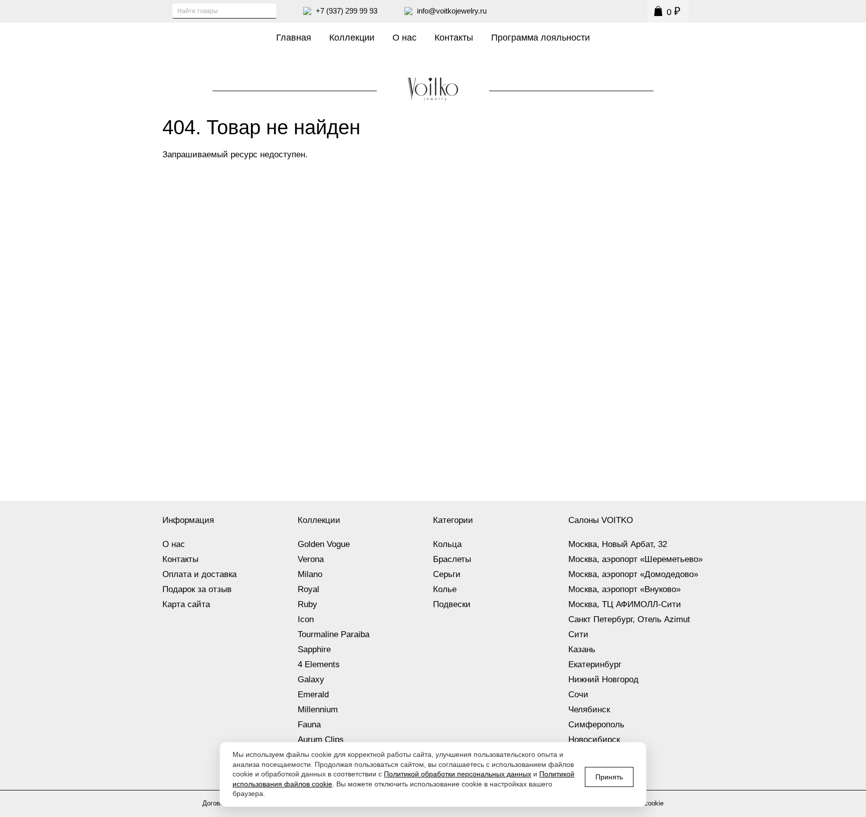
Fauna (309, 724)
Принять (609, 777)
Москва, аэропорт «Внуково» (624, 589)
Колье (445, 589)
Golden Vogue (324, 544)
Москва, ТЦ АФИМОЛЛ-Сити (624, 604)
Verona (311, 559)
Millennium (318, 709)
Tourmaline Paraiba (333, 634)
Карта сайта (186, 604)
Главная (293, 38)
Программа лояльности (540, 38)
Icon (306, 619)
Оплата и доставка (199, 574)
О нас (404, 38)
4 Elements (319, 664)
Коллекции (351, 38)
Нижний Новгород (603, 679)
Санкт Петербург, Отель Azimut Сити (629, 627)
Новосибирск (594, 739)
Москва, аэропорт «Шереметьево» (635, 559)
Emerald (313, 694)
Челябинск (589, 709)
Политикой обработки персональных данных (457, 774)
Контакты (454, 38)
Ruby (307, 604)
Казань (581, 649)
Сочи (578, 694)
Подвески (452, 604)
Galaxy (311, 679)
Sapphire (314, 649)
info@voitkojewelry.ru (452, 11)
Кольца (447, 544)
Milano (310, 574)
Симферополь (596, 724)
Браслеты (452, 559)
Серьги (447, 574)
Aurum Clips (321, 739)
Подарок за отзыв (197, 589)
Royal (308, 589)
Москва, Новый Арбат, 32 (617, 544)
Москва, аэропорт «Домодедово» (633, 574)
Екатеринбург (594, 664)
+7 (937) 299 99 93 (346, 11)
